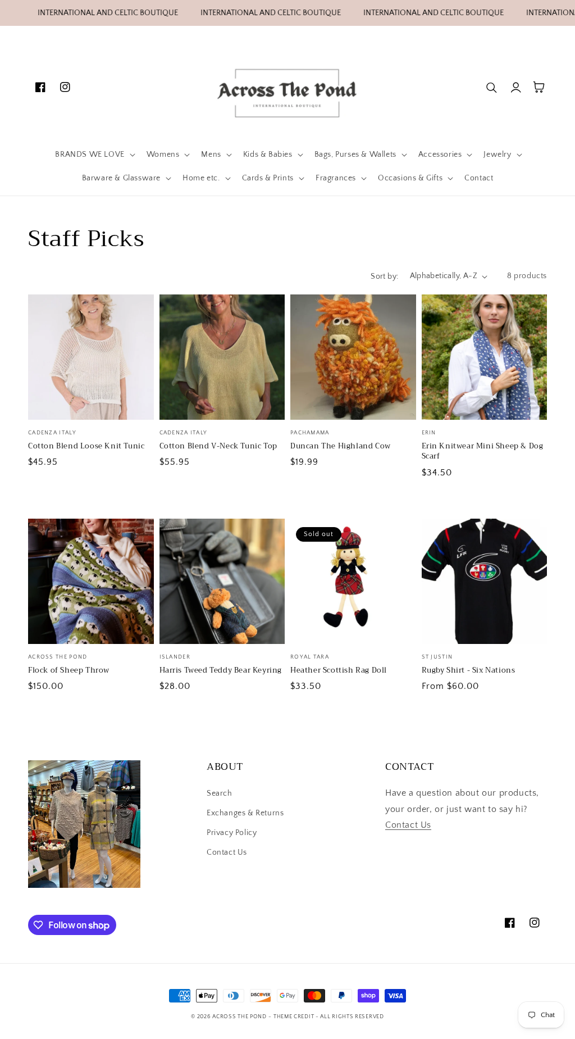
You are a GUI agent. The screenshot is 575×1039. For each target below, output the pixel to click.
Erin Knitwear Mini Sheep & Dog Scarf (483, 451)
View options (90, 396)
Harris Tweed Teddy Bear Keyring (220, 670)
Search (219, 793)
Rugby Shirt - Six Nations (468, 670)
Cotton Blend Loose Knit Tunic (86, 446)
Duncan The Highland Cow (340, 446)
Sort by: (384, 276)
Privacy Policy (232, 832)
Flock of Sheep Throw (68, 670)
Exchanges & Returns (245, 813)
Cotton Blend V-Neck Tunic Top (218, 446)
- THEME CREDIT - (294, 1017)
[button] (93, 154)
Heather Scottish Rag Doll (338, 670)
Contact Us (227, 852)
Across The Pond (239, 1017)
